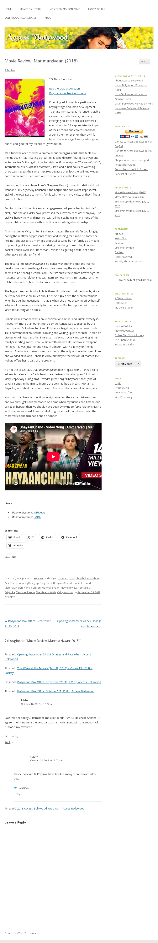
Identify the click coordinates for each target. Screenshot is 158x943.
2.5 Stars (63, 578)
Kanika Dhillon (32, 587)
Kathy (11, 597)
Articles (119, 234)
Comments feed (124, 392)
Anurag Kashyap (29, 583)
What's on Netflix (124, 344)
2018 (72, 578)
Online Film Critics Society (129, 335)
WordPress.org (123, 397)
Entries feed (122, 388)
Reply (8, 742)
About (49, 17)
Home (8, 9)
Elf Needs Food (123, 298)
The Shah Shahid (125, 340)
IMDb (37, 517)
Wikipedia (39, 512)
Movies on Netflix (30, 9)
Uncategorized (123, 257)
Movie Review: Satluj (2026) (130, 192)
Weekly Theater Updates (129, 261)
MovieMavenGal (124, 330)
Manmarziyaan (51, 587)
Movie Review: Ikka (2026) (129, 197)
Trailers (119, 252)
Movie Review (69, 587)
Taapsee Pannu (25, 592)
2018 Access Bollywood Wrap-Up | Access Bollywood (50, 808)
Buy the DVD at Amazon (64, 88)
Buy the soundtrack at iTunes (67, 93)
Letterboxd (121, 303)
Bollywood (46, 583)
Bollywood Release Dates (20, 17)
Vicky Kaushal (65, 592)
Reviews (39, 578)
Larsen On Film (123, 326)
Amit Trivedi (11, 583)
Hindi (76, 583)
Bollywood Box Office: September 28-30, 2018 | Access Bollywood (59, 682)
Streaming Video (124, 247)
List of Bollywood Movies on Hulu (134, 103)
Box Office (121, 238)
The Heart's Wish (46, 592)
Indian (19, 587)
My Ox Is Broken (124, 307)
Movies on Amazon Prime (65, 9)
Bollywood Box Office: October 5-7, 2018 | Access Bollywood (55, 691)
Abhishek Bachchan (87, 578)
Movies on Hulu (98, 9)
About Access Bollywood (129, 80)
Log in (118, 383)
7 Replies (10, 70)
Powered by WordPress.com (20, 933)
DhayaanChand (62, 583)
